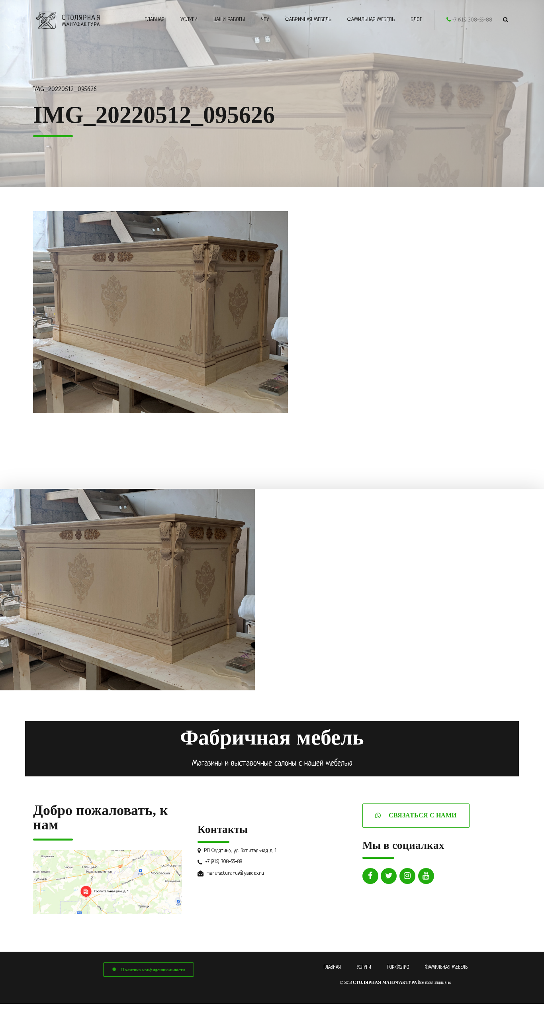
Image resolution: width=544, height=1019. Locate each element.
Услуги (189, 20)
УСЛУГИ (364, 967)
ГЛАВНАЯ (332, 967)
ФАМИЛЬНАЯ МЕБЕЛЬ (446, 967)
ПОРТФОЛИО (398, 967)
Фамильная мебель (371, 20)
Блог (416, 20)
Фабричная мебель (308, 20)
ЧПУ (265, 20)
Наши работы (229, 20)
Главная (154, 20)
